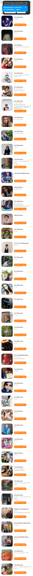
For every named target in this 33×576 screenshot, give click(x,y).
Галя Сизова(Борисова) (21, 355)
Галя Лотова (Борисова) (21, 243)
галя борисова (18, 17)
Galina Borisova (18, 215)
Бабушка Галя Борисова (21, 509)
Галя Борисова (18, 31)
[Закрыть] (25, 7)
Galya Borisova (18, 187)
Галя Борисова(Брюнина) (21, 173)
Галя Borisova (18, 45)
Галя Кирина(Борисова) (21, 537)
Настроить (21, 11)
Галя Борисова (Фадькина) (22, 523)
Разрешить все (10, 11)
